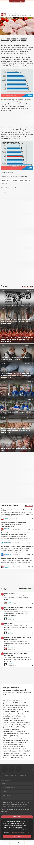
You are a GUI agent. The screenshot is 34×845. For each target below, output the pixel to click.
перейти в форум (26, 589)
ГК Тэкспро (7, 542)
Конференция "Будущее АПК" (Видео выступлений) (15, 558)
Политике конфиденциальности (21, 832)
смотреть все (27, 286)
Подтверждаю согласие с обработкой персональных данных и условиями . (16, 804)
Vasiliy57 (10, 618)
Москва (27, 180)
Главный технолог (6, 529)
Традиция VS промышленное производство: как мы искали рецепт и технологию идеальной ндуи (15, 533)
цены (3, 180)
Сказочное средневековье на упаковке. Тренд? (14, 522)
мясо (8, 180)
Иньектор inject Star (11, 593)
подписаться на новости (16, 775)
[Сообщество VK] (5, 769)
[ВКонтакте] (25, 188)
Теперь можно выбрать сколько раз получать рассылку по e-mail (16, 509)
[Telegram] (28, 188)
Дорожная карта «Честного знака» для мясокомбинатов (17, 546)
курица (21, 180)
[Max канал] (19, 769)
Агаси (9, 632)
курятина (4, 183)
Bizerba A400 (9, 623)
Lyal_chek (10, 663)
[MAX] (32, 188)
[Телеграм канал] (12, 769)
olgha (9, 602)
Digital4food (7, 554)
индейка (14, 180)
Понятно (17, 836)
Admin (6, 518)
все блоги (29, 505)
